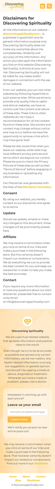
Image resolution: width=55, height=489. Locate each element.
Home (12, 476)
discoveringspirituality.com (21, 33)
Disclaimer (33, 480)
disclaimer (41, 463)
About (26, 476)
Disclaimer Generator (36, 186)
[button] (42, 6)
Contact (41, 476)
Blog (18, 480)
